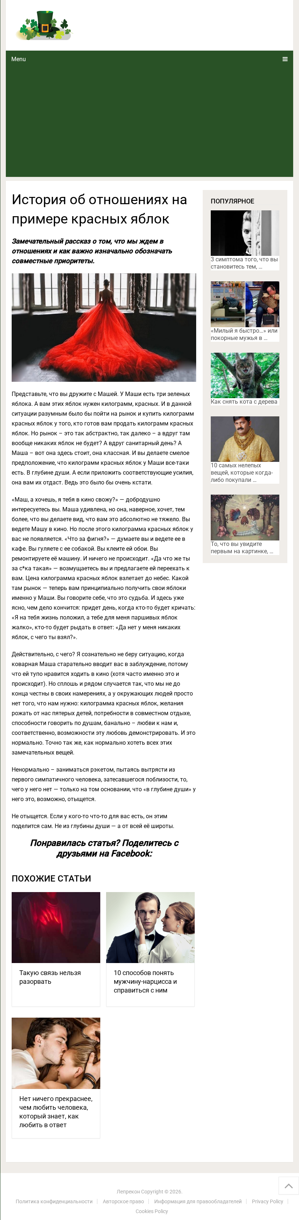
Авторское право (123, 1201)
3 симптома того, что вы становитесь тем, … (244, 263)
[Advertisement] (149, 122)
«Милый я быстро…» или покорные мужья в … (244, 334)
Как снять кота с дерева (244, 401)
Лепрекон (128, 1192)
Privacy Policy (267, 1201)
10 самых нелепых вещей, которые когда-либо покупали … (242, 472)
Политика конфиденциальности (54, 1201)
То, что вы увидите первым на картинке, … (242, 547)
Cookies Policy (152, 1211)
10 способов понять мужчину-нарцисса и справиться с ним (145, 981)
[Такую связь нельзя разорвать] (56, 927)
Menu (18, 59)
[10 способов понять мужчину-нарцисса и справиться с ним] (150, 927)
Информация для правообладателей (198, 1201)
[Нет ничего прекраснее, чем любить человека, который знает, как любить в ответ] (56, 1053)
